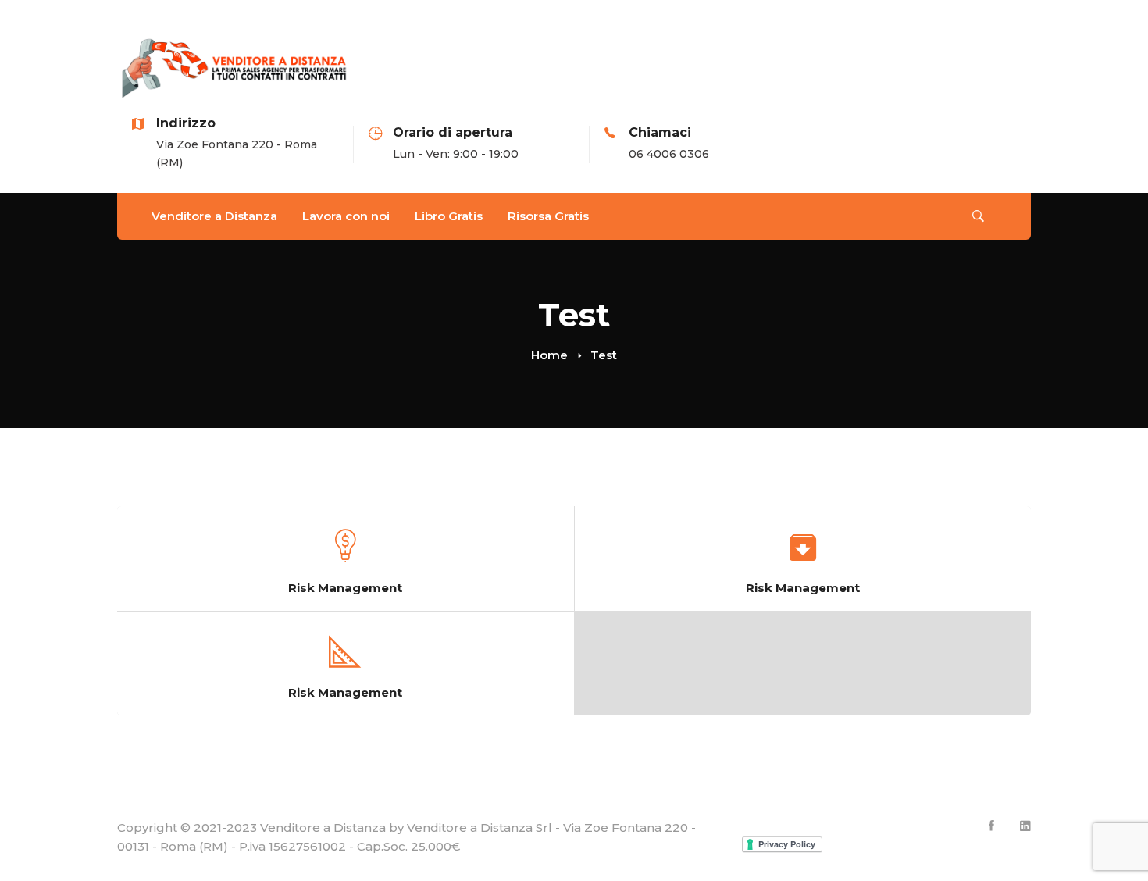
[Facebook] (991, 825)
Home (549, 355)
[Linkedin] (1025, 825)
